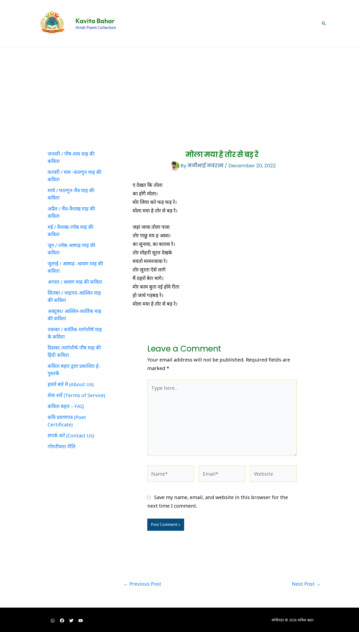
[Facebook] (62, 620)
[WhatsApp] (53, 620)
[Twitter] (71, 620)
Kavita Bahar (95, 21)
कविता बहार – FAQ (66, 406)
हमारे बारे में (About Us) (71, 384)
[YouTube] (80, 620)
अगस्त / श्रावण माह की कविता (75, 282)
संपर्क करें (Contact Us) (71, 435)
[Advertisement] (179, 84)
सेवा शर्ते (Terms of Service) (76, 395)
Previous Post (142, 584)
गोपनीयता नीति (61, 446)
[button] (324, 23)
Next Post (306, 584)
